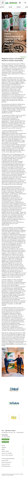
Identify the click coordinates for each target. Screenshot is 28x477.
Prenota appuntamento (8, 458)
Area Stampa (5, 441)
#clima (10, 7)
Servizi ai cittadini (7, 453)
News (3, 449)
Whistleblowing (6, 466)
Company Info (5, 439)
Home (3, 445)
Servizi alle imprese (7, 455)
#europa (19, 7)
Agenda (4, 447)
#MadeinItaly (17, 49)
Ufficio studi (5, 451)
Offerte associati (6, 462)
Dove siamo (5, 460)
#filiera (11, 49)
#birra (6, 49)
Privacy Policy (6, 464)
